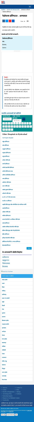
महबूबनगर (5, 260)
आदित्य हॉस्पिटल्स (6, 215)
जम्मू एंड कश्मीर (5, 324)
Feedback (18, 393)
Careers (4, 389)
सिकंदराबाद (6, 263)
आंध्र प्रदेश (4, 279)
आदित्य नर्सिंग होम (6, 211)
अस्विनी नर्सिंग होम (6, 193)
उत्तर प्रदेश (4, 372)
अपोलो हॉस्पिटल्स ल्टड (7, 171)
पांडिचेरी (4, 350)
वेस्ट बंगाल (4, 379)
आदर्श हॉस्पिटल (5, 208)
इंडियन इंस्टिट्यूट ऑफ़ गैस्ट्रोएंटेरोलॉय (11, 230)
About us (5, 387)
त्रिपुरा (3, 368)
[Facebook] (3, 21)
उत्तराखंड (4, 376)
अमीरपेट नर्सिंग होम (6, 182)
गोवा (3, 309)
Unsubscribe (6, 400)
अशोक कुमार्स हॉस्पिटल (7, 189)
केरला (3, 335)
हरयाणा (3, 316)
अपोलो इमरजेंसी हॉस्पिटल (8, 167)
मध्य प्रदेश (4, 339)
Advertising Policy (7, 393)
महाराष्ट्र (4, 342)
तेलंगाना (4, 364)
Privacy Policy (3, 411)
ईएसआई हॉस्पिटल (6, 245)
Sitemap (18, 391)
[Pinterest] (10, 21)
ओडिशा (3, 346)
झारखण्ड (4, 328)
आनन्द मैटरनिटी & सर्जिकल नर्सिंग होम (11, 219)
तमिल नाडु (4, 361)
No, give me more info (10, 414)
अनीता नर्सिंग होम (6, 160)
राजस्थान (4, 357)
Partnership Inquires (7, 396)
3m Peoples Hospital (7, 137)
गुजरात (3, 313)
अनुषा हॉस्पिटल (5, 156)
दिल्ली (3, 305)
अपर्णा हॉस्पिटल (5, 163)
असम (3, 283)
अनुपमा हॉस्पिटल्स (6, 152)
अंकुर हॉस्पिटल (5, 141)
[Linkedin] (13, 21)
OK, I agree (3, 414)
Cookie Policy (29, 410)
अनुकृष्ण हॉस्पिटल (6, 149)
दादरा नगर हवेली (5, 298)
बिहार (3, 287)
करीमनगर (5, 257)
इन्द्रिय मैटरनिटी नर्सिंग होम (8, 237)
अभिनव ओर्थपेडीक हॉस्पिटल (8, 175)
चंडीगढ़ (3, 290)
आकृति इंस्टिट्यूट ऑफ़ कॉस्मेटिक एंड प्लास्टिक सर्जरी (14, 204)
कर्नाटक (4, 331)
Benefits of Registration (8, 391)
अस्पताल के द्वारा (6, 116)
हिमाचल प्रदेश (5, 320)
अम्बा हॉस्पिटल (5, 178)
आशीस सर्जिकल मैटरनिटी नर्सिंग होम (10, 226)
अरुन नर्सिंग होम (5, 186)
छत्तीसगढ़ (4, 294)
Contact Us (19, 387)
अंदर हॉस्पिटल (5, 145)
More (29, 248)
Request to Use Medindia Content (11, 398)
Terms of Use (11, 411)
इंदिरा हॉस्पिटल (5, 234)
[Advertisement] (13, 62)
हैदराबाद (5, 266)
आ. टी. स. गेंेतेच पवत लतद (8, 197)
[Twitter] (7, 21)
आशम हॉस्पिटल (5, 223)
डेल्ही (3, 302)
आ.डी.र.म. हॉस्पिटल (6, 200)
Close (16, 414)
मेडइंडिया (3, 9)
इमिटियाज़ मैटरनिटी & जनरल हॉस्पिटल (11, 241)
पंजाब (3, 353)
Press (17, 389)
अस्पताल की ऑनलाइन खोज (13, 9)
